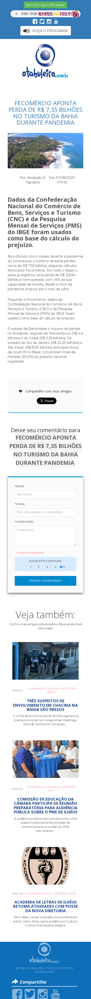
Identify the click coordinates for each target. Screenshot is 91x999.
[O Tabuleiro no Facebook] (35, 21)
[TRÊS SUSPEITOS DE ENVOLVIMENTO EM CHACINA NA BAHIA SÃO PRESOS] (45, 663)
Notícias (17, 690)
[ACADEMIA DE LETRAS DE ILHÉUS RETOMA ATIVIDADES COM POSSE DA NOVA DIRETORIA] (45, 868)
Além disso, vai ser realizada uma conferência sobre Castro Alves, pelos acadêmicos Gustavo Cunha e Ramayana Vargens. (45, 921)
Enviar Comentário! (45, 580)
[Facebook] (17, 994)
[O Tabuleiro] (45, 61)
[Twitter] (30, 994)
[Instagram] (43, 994)
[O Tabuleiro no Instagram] (49, 21)
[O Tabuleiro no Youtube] (56, 21)
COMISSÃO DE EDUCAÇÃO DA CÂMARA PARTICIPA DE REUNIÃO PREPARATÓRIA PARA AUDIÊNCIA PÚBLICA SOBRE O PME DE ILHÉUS (45, 805)
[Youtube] (55, 994)
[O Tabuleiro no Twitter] (42, 21)
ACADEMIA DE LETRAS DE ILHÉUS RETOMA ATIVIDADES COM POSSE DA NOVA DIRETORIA (45, 906)
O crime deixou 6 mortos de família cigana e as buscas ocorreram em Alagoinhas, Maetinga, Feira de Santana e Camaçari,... (45, 720)
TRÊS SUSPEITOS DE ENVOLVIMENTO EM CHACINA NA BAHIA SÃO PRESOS (45, 705)
